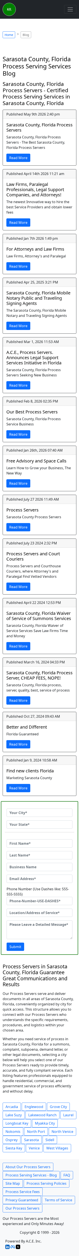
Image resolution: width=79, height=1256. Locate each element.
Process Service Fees (22, 1191)
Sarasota (31, 1139)
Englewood (34, 1106)
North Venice (62, 1131)
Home (9, 35)
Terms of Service (58, 1200)
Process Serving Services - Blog (31, 1175)
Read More (18, 157)
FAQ (66, 1175)
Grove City (58, 1106)
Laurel (68, 1115)
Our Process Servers (22, 1208)
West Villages (57, 1148)
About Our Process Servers (27, 1166)
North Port (36, 1131)
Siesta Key (13, 1148)
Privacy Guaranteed (21, 1200)
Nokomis (12, 1131)
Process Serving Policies (46, 1183)
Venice (34, 1148)
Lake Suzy (13, 1115)
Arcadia (11, 1106)
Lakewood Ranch (42, 1115)
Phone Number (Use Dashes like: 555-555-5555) (38, 892)
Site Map (12, 1183)
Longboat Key (16, 1123)
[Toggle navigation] (70, 9)
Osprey (11, 1139)
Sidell (49, 1139)
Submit (15, 946)
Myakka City (45, 1123)
